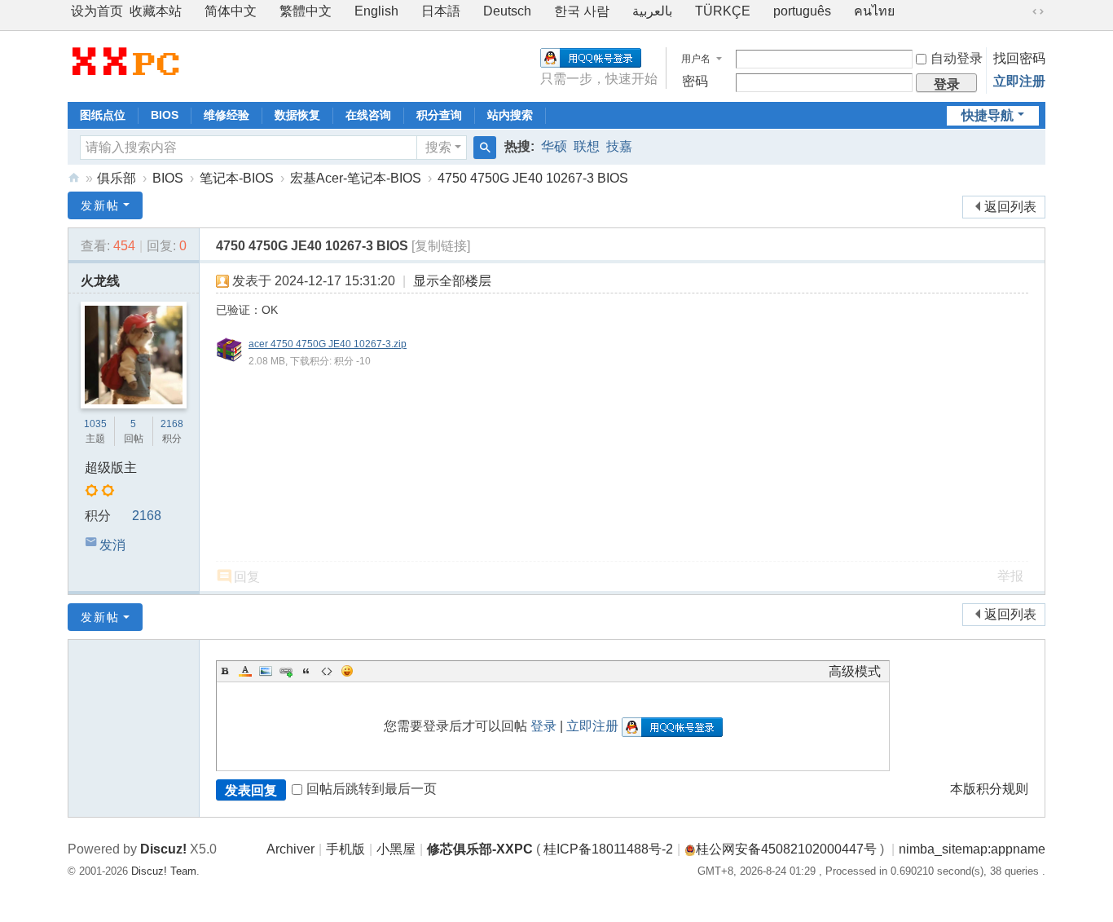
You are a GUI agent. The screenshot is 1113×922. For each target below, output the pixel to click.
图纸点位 (102, 114)
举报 (1010, 576)
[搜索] (484, 147)
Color (245, 671)
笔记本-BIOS (237, 178)
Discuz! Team (163, 871)
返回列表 (1010, 207)
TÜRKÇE (722, 11)
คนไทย (874, 11)
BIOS (164, 114)
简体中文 (231, 11)
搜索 (438, 147)
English (376, 11)
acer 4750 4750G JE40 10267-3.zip (328, 344)
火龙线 (100, 281)
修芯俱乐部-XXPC (480, 849)
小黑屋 (396, 849)
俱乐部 (116, 178)
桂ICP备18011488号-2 (608, 849)
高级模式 (855, 671)
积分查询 (439, 114)
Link (286, 671)
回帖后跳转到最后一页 (371, 789)
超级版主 (111, 467)
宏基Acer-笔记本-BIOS (355, 178)
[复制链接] (440, 246)
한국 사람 (581, 11)
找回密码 (1019, 58)
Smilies (347, 671)
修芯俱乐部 (74, 178)
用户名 (695, 58)
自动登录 (956, 58)
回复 (247, 577)
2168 (172, 424)
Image (265, 671)
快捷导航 (987, 115)
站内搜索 (510, 114)
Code (327, 671)
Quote (306, 671)
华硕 (554, 146)
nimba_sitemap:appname (972, 849)
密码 (695, 81)
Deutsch (507, 11)
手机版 (345, 849)
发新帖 (100, 205)
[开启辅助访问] (1022, 11)
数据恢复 (297, 114)
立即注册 (1019, 81)
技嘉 (619, 146)
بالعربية (652, 11)
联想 (587, 146)
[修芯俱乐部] (125, 61)
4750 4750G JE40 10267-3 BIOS (533, 178)
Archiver (290, 849)
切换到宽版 (1038, 11)
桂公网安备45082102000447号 (786, 849)
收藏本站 (156, 11)
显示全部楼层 (452, 281)
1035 (95, 424)
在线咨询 (368, 114)
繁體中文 (305, 11)
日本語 (440, 11)
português (802, 11)
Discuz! (163, 849)
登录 (543, 726)
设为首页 (97, 11)
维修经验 (226, 114)
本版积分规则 (989, 789)
